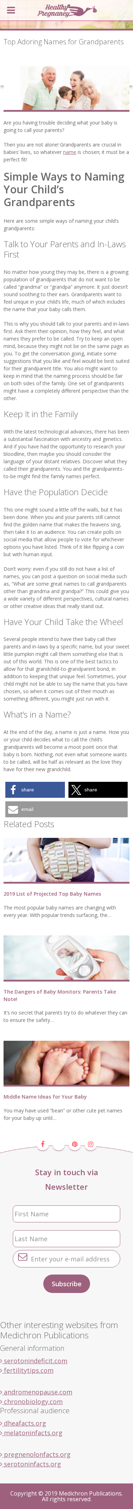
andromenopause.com (37, 1392)
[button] (35, 790)
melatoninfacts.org (32, 1432)
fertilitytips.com (28, 1370)
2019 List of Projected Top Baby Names (52, 893)
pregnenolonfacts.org (36, 1454)
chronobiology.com (32, 1401)
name (69, 152)
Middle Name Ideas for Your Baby (45, 1096)
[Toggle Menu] (11, 10)
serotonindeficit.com (34, 1360)
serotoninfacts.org (31, 1464)
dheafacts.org (24, 1423)
